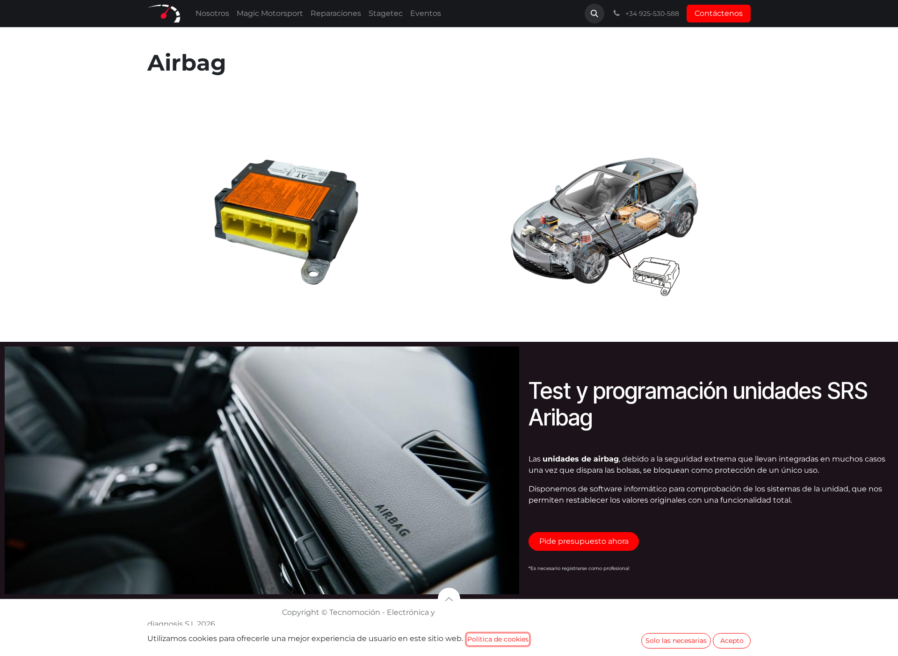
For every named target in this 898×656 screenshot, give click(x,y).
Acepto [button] (732, 640)
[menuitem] (212, 13)
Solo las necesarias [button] (676, 640)
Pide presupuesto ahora (584, 541)
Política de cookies (498, 639)
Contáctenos (719, 13)
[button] (594, 13)
